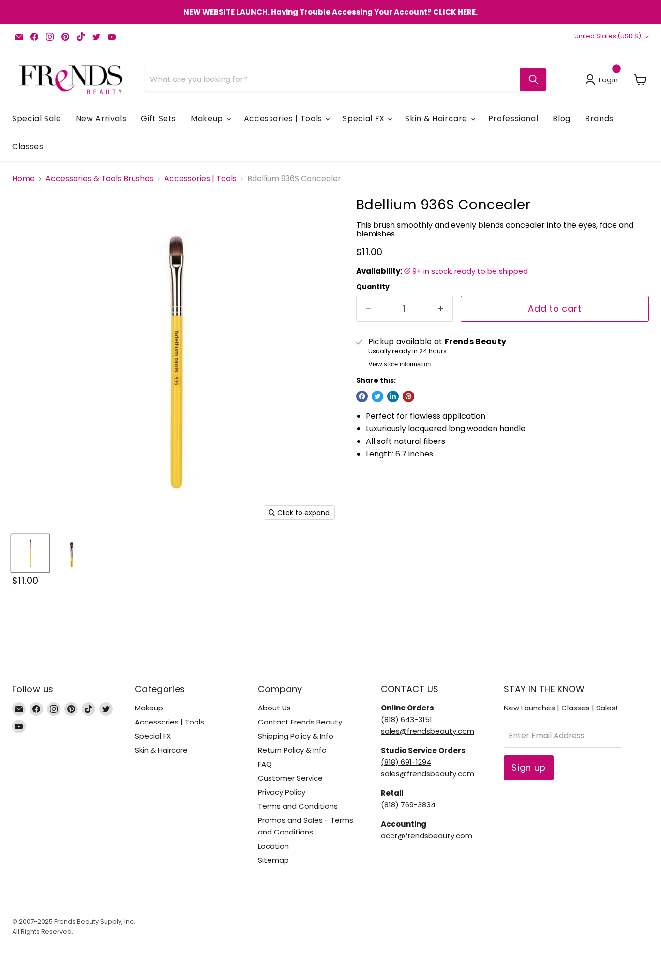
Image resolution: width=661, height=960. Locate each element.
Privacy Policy (281, 792)
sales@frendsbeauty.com (427, 731)
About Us (274, 708)
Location (273, 846)
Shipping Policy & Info (295, 736)
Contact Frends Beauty (300, 722)
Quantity (373, 287)
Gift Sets (158, 118)
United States (607, 36)
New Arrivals (101, 118)
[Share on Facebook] (362, 396)
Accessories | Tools (284, 118)
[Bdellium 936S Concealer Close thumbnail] (71, 553)
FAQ (265, 764)
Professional (513, 118)
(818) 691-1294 (406, 762)
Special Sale (36, 118)
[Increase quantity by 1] (440, 309)
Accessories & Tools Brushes (99, 178)
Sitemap (273, 860)
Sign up (528, 767)
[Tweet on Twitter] (377, 396)
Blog (562, 118)
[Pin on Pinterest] (408, 396)
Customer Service (290, 778)
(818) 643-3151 (406, 719)
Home (23, 178)
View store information (399, 364)
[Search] (533, 79)
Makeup (208, 118)
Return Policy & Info (292, 750)
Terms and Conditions (298, 806)
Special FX (365, 118)
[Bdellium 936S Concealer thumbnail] (30, 553)
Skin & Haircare (437, 118)
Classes (27, 146)
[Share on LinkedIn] (393, 396)
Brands (599, 118)
